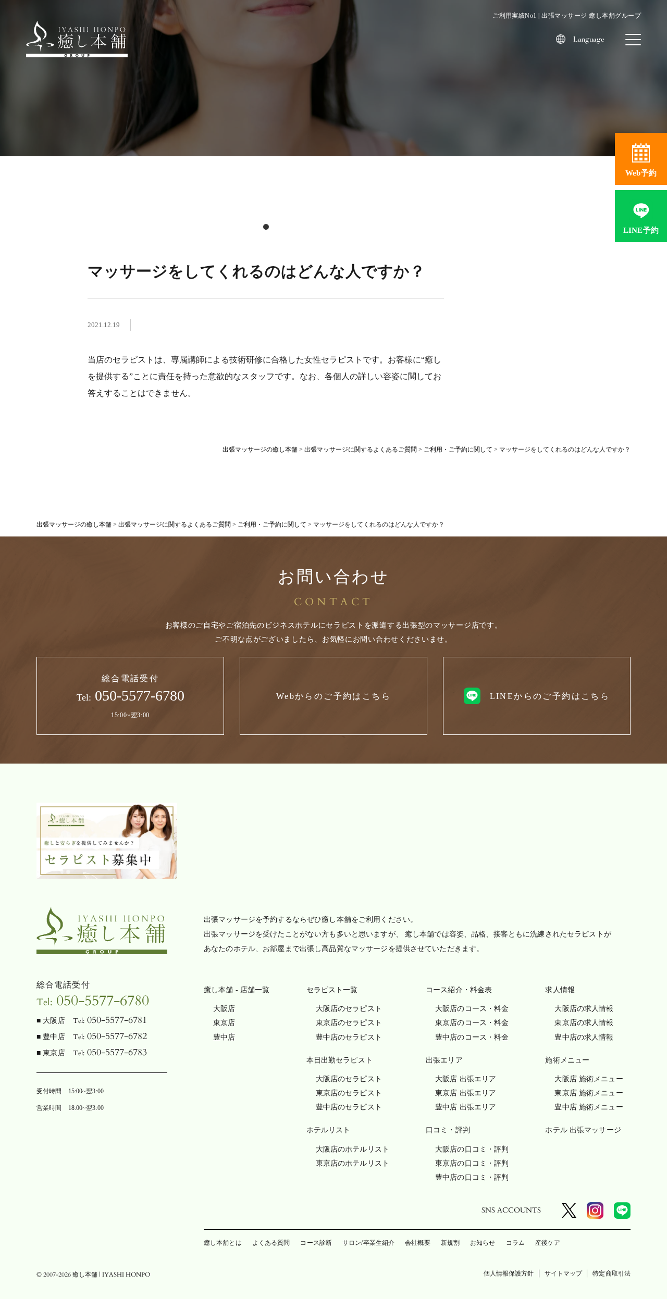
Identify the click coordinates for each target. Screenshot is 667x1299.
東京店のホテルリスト (352, 1163)
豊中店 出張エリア (465, 1107)
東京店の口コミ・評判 (472, 1163)
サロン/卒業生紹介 (368, 1242)
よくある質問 (271, 1242)
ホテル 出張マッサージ (583, 1130)
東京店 (224, 1023)
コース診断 (316, 1242)
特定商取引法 (611, 1273)
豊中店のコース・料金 (472, 1037)
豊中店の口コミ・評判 (472, 1177)
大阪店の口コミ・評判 (472, 1149)
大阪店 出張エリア (465, 1079)
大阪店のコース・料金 (472, 1009)
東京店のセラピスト (349, 1023)
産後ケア (547, 1242)
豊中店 (224, 1037)
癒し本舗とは (223, 1242)
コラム (515, 1242)
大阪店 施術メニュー (588, 1079)
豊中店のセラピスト (349, 1037)
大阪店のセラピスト (349, 1009)
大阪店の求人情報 (583, 1009)
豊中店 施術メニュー (588, 1107)
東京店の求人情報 (583, 1023)
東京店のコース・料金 (472, 1023)
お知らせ (482, 1242)
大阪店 (224, 1009)
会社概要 (417, 1242)
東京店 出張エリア (465, 1093)
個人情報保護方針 (509, 1273)
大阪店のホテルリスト (352, 1149)
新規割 (450, 1242)
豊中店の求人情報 (583, 1037)
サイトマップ (564, 1273)
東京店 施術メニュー (588, 1093)
